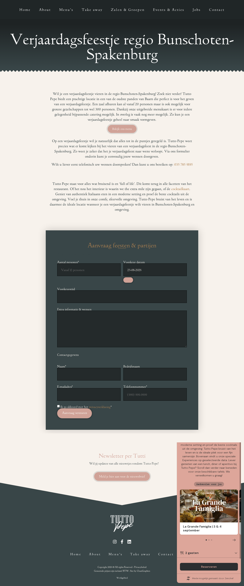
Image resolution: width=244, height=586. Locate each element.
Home (25, 9)
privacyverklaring (100, 407)
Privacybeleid (140, 566)
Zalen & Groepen (128, 9)
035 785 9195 (183, 164)
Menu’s (66, 9)
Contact (217, 9)
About (45, 9)
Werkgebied (122, 577)
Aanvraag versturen (74, 413)
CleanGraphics (143, 570)
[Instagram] (115, 542)
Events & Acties (168, 9)
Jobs (197, 9)
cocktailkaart (180, 189)
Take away (92, 9)
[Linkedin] (129, 542)
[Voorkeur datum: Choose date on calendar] (128, 280)
